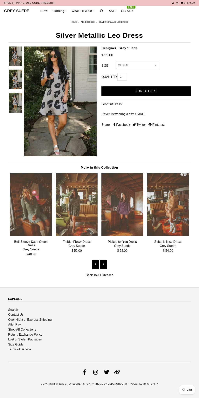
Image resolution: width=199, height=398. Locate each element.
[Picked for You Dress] (122, 234)
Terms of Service (19, 349)
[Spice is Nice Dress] (168, 234)
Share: (106, 124)
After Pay (14, 324)
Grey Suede (16, 11)
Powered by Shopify (144, 384)
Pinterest (158, 124)
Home (74, 22)
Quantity (109, 76)
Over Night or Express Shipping (30, 319)
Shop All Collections (22, 329)
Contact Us (16, 314)
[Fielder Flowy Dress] (77, 234)
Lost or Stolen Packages (25, 339)
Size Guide (16, 344)
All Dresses (88, 22)
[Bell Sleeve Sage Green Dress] (31, 234)
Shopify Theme (93, 384)
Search (13, 309)
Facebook (122, 124)
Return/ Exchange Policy (25, 334)
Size (104, 65)
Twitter (141, 124)
